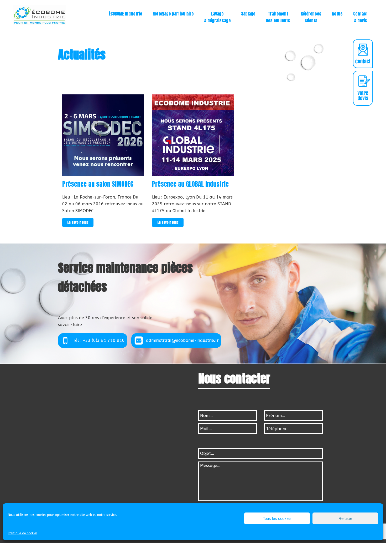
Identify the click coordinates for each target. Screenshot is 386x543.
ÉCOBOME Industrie (125, 14)
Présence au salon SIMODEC (97, 184)
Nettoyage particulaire (173, 14)
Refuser (345, 518)
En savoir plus (77, 222)
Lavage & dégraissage (217, 17)
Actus (337, 14)
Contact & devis (360, 17)
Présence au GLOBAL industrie (190, 184)
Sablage (248, 14)
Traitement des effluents (278, 17)
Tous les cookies (277, 518)
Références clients (311, 17)
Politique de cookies (22, 533)
